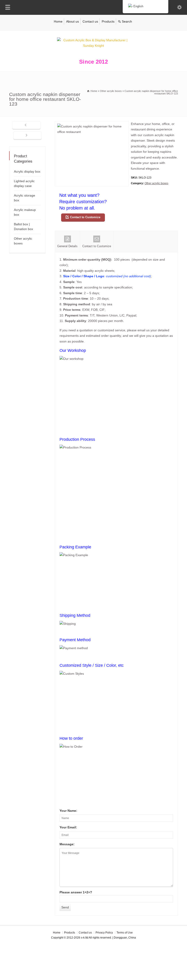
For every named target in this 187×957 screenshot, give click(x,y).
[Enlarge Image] (91, 124)
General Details (67, 246)
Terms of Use (125, 932)
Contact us (90, 21)
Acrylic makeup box (25, 212)
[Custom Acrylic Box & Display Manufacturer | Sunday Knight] (93, 45)
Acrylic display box (27, 171)
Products (108, 21)
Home (58, 21)
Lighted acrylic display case (24, 183)
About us (72, 21)
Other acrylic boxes (156, 183)
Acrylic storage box (24, 198)
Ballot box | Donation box (23, 226)
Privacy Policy (104, 932)
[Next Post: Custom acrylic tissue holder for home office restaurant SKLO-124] (27, 135)
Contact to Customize (85, 217)
